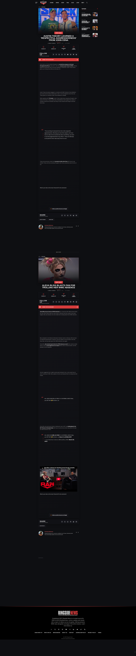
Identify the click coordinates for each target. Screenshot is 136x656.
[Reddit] (76, 54)
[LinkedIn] (62, 54)
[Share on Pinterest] (70, 215)
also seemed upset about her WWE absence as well (56, 344)
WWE (57, 2)
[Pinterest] (65, 54)
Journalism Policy (81, 632)
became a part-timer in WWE (66, 65)
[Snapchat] (73, 54)
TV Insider (51, 98)
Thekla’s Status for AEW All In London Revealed (86, 36)
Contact (71, 632)
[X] (56, 54)
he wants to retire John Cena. (61, 161)
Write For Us (47, 632)
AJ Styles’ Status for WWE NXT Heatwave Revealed (86, 29)
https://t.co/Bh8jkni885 (65, 437)
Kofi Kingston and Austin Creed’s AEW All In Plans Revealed (86, 15)
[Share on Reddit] (73, 215)
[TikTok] (81, 629)
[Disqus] (58, 575)
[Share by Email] (76, 215)
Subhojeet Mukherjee (51, 43)
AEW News (83, 12)
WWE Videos (84, 19)
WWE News (59, 32)
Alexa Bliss (42, 525)
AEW (62, 2)
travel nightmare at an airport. (53, 345)
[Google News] (59, 54)
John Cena (51, 219)
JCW (77, 2)
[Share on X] (65, 215)
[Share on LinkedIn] (68, 215)
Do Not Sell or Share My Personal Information (68, 638)
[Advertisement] (48, 152)
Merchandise (56, 632)
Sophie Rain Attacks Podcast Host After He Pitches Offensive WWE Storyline (86, 22)
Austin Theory (43, 219)
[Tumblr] (70, 629)
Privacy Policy (92, 632)
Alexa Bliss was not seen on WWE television (50, 311)
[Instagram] (70, 54)
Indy (82, 2)
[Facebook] (53, 54)
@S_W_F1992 (55, 435)
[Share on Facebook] (62, 215)
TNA (67, 2)
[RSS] (84, 629)
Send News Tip (38, 632)
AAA (72, 2)
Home (51, 2)
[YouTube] (68, 54)
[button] (86, 2)
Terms (99, 632)
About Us (64, 632)
